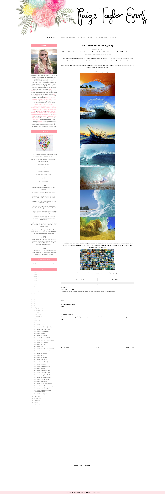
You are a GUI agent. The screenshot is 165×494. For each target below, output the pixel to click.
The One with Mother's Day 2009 (42, 372)
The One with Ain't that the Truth (42, 370)
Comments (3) (116, 279)
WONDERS (44, 109)
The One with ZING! (38, 346)
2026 (34, 273)
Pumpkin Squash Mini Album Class (41, 211)
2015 (34, 295)
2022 (34, 281)
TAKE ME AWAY (46, 114)
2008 (34, 405)
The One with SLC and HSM (40, 359)
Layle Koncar (48, 243)
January (37, 402)
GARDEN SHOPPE (45, 108)
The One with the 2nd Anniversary (42, 377)
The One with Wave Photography (42, 388)
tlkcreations (65, 312)
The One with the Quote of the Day (42, 351)
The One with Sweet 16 (39, 333)
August (36, 316)
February (37, 400)
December (37, 308)
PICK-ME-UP (47, 113)
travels (90, 38)
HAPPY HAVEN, (39, 104)
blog (63, 38)
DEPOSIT (43, 189)
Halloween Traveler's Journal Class (43, 216)
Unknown (64, 287)
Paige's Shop (70, 38)
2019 (34, 287)
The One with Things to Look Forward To (44, 348)
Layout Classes (44, 168)
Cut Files (43, 178)
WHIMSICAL (40, 113)
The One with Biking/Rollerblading (42, 375)
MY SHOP (40, 121)
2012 (34, 301)
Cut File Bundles (43, 181)
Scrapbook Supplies (44, 164)
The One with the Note (39, 324)
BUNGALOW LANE (36, 109)
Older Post (130, 347)
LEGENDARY (43, 101)
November (37, 310)
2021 (34, 283)
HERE (53, 198)
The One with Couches (39, 368)
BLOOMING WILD (35, 108)
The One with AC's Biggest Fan (41, 379)
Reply (62, 294)
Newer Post (65, 347)
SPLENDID (53, 108)
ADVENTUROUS (38, 106)
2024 (34, 276)
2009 (34, 307)
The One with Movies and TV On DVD (43, 383)
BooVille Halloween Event (46, 201)
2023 (34, 279)
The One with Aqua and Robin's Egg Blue (44, 340)
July (35, 319)
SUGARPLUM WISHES (48, 106)
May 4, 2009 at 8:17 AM (67, 302)
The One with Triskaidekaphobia (42, 366)
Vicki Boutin (39, 243)
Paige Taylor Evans (72, 492)
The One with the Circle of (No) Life (43, 327)
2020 (34, 285)
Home (97, 347)
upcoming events (101, 38)
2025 (34, 274)
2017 (34, 291)
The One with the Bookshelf (41, 353)
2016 (34, 293)
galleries (113, 38)
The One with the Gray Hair (40, 393)
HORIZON (33, 113)
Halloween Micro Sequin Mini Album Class (43, 223)
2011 (34, 303)
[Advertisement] (44, 434)
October (37, 313)
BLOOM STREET (41, 111)
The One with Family (39, 355)
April (36, 396)
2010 (34, 305)
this (105, 54)
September (37, 315)
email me (37, 231)
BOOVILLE (47, 97)
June (35, 321)
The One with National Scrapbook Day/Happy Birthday (42, 391)
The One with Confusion (40, 364)
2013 (34, 299)
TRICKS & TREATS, (48, 104)
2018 (34, 289)
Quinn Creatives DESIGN (93, 492)
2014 (34, 297)
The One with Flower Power (40, 381)
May (35, 323)
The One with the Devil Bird (40, 357)
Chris (62, 300)
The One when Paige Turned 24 (41, 331)
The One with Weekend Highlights (42, 337)
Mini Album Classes (43, 171)
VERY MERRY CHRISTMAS (44, 99)
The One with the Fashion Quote (42, 361)
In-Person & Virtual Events (43, 174)
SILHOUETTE (36, 119)
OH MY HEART (38, 114)
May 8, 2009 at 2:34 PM (67, 314)
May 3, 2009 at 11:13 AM (68, 289)
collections (81, 38)
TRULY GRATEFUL (50, 111)
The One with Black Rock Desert (42, 329)
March (36, 398)
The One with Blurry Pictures (41, 342)
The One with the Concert (40, 335)
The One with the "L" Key (40, 344)
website (97, 273)
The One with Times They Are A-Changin (44, 386)
